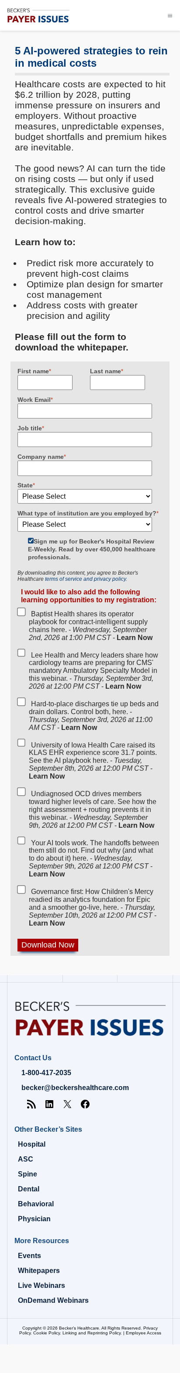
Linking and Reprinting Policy (91, 1332)
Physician (34, 1219)
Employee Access (143, 1332)
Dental (28, 1189)
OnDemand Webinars (53, 1300)
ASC (25, 1159)
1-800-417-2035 (46, 1072)
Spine (27, 1174)
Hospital (31, 1144)
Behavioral (36, 1204)
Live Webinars (41, 1285)
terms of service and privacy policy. (86, 579)
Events (29, 1255)
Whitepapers (39, 1270)
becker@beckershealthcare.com (75, 1087)
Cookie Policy (46, 1332)
